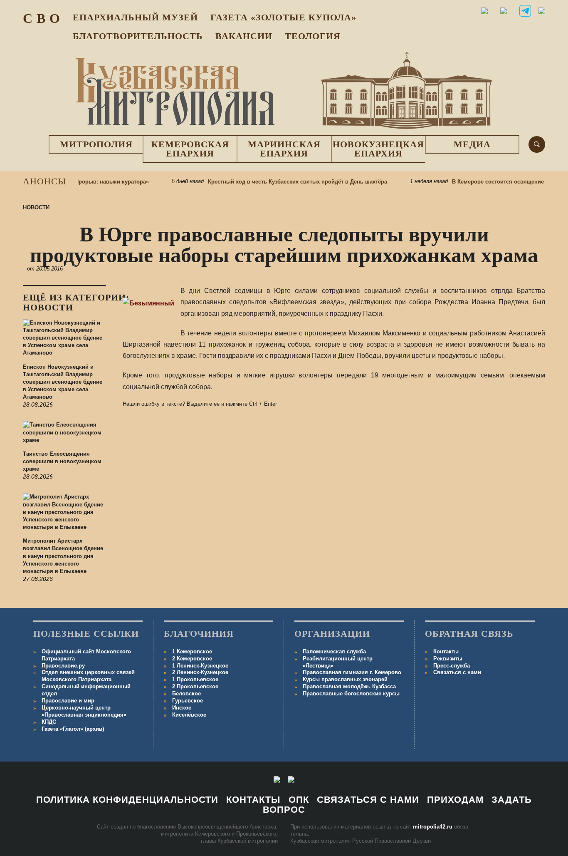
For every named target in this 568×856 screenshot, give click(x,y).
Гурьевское (187, 700)
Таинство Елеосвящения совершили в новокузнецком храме (62, 461)
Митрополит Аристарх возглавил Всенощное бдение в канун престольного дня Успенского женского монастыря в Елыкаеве (63, 556)
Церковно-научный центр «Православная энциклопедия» (84, 711)
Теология (313, 36)
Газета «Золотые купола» (283, 17)
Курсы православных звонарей (345, 679)
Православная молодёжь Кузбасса (349, 686)
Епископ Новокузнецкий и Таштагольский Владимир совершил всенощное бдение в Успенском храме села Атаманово (62, 382)
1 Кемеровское (192, 651)
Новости (36, 207)
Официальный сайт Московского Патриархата (86, 655)
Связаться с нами (457, 672)
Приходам (455, 799)
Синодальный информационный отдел (86, 690)
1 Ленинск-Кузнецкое (200, 665)
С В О (41, 18)
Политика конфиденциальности (127, 799)
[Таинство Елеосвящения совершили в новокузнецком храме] (64, 435)
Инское (181, 708)
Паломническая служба (334, 651)
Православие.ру (63, 665)
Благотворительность (138, 36)
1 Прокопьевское (195, 679)
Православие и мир (68, 700)
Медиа (472, 144)
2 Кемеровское (192, 658)
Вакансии (243, 36)
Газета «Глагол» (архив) (73, 729)
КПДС (49, 722)
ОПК (299, 799)
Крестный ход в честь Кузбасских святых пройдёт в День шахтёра (287, 182)
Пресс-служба (451, 665)
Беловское (186, 693)
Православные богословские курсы (351, 693)
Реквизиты (447, 658)
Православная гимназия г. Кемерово (352, 672)
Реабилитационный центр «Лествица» (338, 662)
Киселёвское (189, 715)
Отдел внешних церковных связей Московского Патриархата (88, 675)
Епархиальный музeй (135, 17)
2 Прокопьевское (195, 686)
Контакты (446, 651)
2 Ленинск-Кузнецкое (200, 672)
